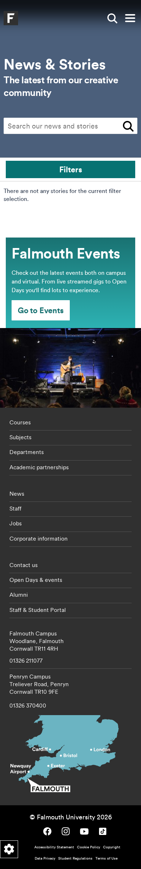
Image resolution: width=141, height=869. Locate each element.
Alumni (18, 594)
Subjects (20, 437)
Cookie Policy (88, 847)
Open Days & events (35, 579)
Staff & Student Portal (37, 609)
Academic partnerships (39, 467)
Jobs (15, 523)
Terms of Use (106, 858)
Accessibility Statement (54, 847)
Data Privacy (45, 858)
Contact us (23, 564)
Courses (20, 422)
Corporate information (38, 538)
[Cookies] (9, 849)
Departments (26, 452)
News (16, 493)
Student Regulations (75, 858)
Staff (15, 508)
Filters (70, 169)
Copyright (111, 847)
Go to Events (41, 310)
